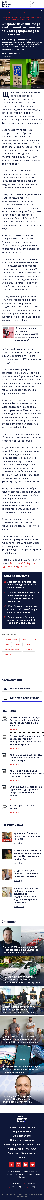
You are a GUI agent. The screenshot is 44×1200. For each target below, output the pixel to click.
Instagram (29, 563)
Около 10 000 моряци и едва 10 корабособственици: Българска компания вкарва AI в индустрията (20, 951)
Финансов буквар (22, 1136)
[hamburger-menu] (40, 3)
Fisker (17, 644)
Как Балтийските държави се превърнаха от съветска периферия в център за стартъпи (21, 979)
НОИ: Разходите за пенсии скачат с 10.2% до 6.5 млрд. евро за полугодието (22, 609)
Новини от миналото (22, 1140)
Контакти (19, 1174)
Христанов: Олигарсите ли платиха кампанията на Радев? (27, 836)
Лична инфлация (20, 688)
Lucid (28, 644)
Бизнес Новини (16, 13)
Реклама (8, 1174)
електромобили (11, 640)
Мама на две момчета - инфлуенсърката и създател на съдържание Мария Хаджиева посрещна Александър (27, 895)
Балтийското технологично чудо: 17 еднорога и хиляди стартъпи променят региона (21, 1069)
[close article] (41, 10)
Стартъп (27, 13)
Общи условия (13, 1171)
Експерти (28, 1144)
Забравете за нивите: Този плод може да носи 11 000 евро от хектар (21, 584)
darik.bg (18, 843)
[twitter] (32, 1164)
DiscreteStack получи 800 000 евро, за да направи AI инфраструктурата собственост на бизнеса (20, 1010)
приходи (8, 654)
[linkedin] (25, 1164)
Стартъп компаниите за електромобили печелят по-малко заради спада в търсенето (22, 18)
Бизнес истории (22, 1131)
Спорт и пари (15, 1149)
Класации (31, 1149)
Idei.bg (32, 1186)
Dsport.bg (31, 1183)
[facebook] (11, 1164)
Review (31, 1127)
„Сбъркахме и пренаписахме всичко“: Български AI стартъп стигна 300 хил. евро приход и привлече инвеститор (20, 1040)
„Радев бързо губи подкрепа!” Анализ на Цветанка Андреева (26, 873)
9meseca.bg (19, 906)
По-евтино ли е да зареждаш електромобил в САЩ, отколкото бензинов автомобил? (27, 334)
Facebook (15, 563)
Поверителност (30, 1171)
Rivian (7, 644)
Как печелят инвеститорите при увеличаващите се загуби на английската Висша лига (23, 597)
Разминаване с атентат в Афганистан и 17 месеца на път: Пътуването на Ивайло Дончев (27, 855)
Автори (22, 1157)
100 (39, 1144)
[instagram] (18, 1164)
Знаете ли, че (28, 1153)
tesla (35, 640)
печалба (29, 649)
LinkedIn (10, 566)
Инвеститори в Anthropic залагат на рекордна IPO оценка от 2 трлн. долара (21, 620)
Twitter (24, 566)
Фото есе (13, 1153)
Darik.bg (15, 1183)
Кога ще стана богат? (24, 697)
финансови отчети (12, 649)
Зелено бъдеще (12, 1144)
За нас (22, 1177)
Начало (6, 13)
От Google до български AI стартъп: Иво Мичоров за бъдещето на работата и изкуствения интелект (17, 1100)
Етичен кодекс (33, 1174)
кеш (24, 640)
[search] (33, 3)
